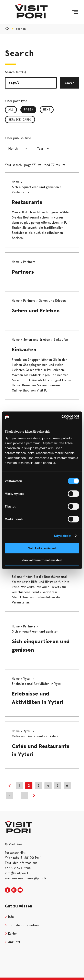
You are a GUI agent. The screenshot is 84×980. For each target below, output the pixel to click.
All (10, 109)
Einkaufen (24, 349)
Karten (12, 934)
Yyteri (27, 679)
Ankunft (13, 942)
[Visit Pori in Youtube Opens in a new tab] (20, 890)
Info (10, 917)
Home (16, 182)
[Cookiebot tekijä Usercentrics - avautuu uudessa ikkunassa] (61, 417)
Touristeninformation (23, 925)
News (46, 109)
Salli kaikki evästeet (42, 548)
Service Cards (20, 119)
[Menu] (75, 12)
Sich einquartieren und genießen (36, 187)
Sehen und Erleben (36, 310)
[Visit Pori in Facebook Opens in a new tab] (7, 890)
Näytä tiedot (62, 535)
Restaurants (27, 202)
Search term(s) (15, 72)
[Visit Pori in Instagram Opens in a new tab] (14, 890)
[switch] (73, 493)
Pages (30, 109)
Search (69, 83)
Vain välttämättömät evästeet (42, 560)
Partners (23, 272)
